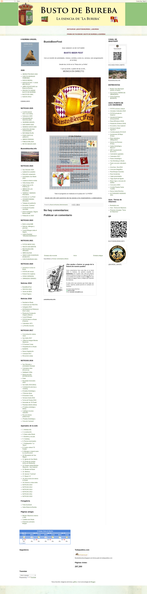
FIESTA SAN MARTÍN (29, 246)
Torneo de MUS (27, 291)
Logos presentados (116, 176)
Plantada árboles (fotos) (29, 405)
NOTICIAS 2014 (27, 487)
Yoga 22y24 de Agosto (117, 178)
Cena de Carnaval (28, 421)
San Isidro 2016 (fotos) (29, 384)
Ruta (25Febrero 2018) (117, 121)
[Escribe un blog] (74, 205)
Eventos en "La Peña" (29, 197)
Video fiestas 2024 (28, 183)
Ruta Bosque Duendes (117, 171)
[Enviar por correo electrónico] (72, 205)
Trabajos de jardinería (29, 203)
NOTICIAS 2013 (27, 489)
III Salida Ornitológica (28, 391)
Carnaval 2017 (26, 353)
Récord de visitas (27, 356)
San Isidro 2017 (27, 338)
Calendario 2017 (115, 156)
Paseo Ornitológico (116, 158)
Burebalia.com (114, 205)
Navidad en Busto (27, 302)
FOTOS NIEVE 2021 (28, 244)
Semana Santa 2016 (28, 398)
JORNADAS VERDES (29, 278)
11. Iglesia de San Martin (29, 459)
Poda (24, 378)
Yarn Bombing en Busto (117, 161)
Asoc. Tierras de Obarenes (118, 207)
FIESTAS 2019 (27, 289)
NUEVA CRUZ (26, 96)
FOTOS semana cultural (117, 108)
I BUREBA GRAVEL (28, 122)
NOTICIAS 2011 (27, 494)
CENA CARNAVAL (28, 276)
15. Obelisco (26, 471)
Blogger (93, 582)
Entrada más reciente (50, 255)
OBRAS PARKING (28, 139)
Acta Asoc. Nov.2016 (116, 167)
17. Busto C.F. (26, 476)
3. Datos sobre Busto (28, 434)
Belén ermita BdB (27, 224)
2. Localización (27, 432)
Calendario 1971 (27, 323)
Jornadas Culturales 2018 (118, 111)
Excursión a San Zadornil (117, 126)
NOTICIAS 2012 (27, 491)
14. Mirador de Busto (28, 469)
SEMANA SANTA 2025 (29, 127)
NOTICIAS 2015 (27, 485)
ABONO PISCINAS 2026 (30, 74)
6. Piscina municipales (29, 441)
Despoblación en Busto (29, 346)
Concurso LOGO (115, 185)
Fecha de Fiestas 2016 (29, 400)
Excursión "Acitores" (28, 205)
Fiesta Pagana (26, 294)
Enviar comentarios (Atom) (60, 258)
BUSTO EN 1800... (28, 94)
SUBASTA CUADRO (28, 172)
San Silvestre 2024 (28, 169)
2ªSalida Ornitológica (28, 419)
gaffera (75, 582)
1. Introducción (26, 429)
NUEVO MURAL (27, 80)
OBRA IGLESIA (27, 253)
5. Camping (25, 439)
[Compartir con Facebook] (77, 205)
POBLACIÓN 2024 (28, 141)
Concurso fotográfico (116, 169)
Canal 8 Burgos (27, 317)
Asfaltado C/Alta (27, 372)
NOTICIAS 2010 (27, 496)
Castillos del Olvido (28, 519)
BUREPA (25, 349)
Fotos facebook (27, 505)
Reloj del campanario (28, 174)
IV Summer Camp (27, 344)
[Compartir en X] (76, 205)
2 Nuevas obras (27, 393)
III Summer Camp (27, 395)
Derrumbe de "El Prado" (29, 402)
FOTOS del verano (28, 271)
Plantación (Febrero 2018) (118, 123)
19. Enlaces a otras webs (30, 482)
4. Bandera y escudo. (28, 436)
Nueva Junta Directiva (116, 191)
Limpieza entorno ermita (29, 180)
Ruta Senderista (115, 174)
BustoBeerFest (26, 287)
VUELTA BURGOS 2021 (29, 259)
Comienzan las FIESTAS (30, 304)
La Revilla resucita (28, 325)
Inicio (75, 255)
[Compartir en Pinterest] (79, 205)
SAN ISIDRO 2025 (28, 124)
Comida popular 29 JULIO (118, 132)
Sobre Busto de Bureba (29, 507)
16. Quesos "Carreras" (29, 474)
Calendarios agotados (116, 154)
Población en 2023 (28, 215)
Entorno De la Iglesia (28, 274)
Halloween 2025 (27, 116)
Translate (33, 577)
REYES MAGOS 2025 (29, 144)
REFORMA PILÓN (28, 133)
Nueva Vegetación (28, 351)
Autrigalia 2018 (27, 307)
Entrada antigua (98, 255)
